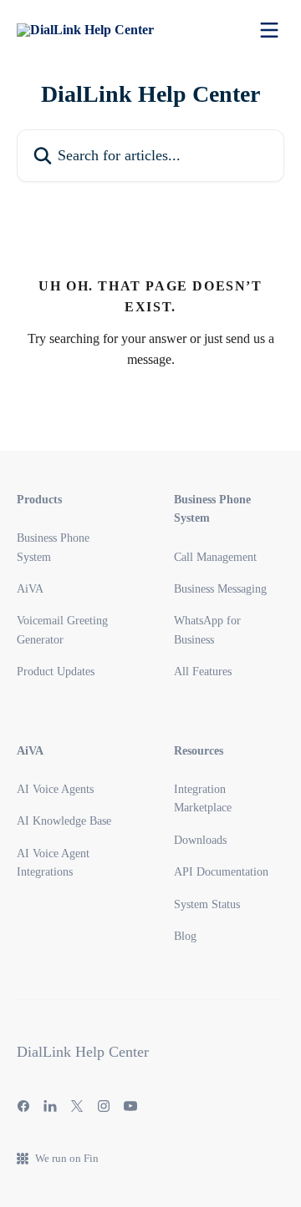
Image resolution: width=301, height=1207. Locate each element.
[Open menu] (269, 30)
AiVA (30, 589)
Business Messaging (220, 589)
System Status (207, 904)
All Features (203, 671)
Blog (185, 936)
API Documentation (221, 872)
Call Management (215, 557)
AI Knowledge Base (64, 821)
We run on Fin (67, 1158)
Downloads (200, 840)
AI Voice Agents (55, 789)
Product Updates (55, 671)
